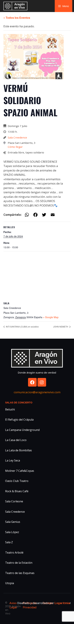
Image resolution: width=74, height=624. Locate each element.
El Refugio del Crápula (19, 419)
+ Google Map (51, 317)
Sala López (12, 532)
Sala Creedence (17, 137)
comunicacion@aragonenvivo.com (37, 392)
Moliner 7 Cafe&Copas (19, 471)
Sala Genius (12, 522)
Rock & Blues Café (16, 491)
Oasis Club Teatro (16, 481)
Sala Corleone (14, 501)
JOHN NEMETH (61, 326)
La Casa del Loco (16, 440)
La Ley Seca (12, 460)
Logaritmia (62, 603)
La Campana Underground (22, 430)
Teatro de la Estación (18, 563)
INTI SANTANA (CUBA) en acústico (22, 326)
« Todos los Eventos (16, 18)
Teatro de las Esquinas (19, 573)
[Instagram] (42, 382)
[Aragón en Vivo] (16, 6)
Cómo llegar (15, 146)
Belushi (10, 409)
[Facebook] (32, 382)
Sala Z (9, 542)
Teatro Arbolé (14, 552)
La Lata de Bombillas (18, 450)
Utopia (9, 583)
